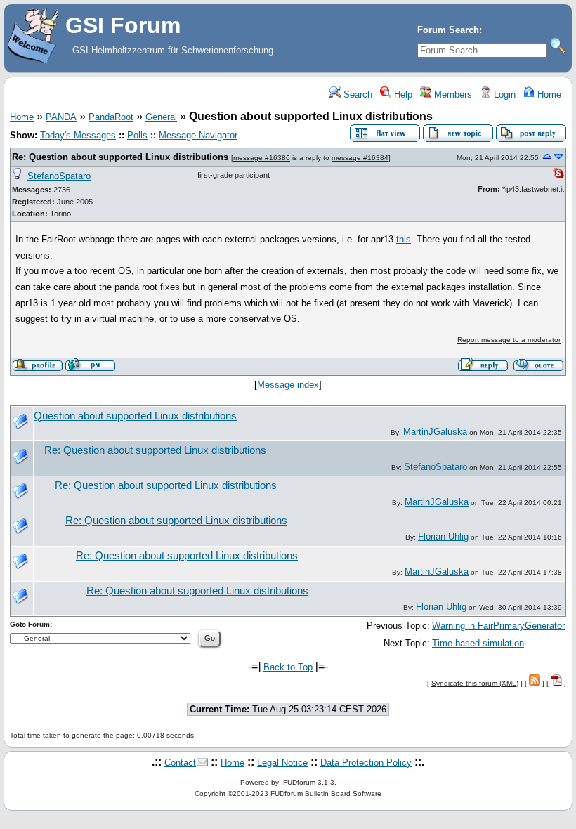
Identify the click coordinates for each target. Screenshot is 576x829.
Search (356, 94)
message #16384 (360, 158)
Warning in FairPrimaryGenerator (498, 625)
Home (548, 94)
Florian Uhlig (443, 536)
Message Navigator (198, 135)
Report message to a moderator (509, 340)
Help (401, 94)
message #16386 (261, 158)
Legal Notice (282, 762)
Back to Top (288, 667)
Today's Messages (78, 135)
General (161, 117)
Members (451, 94)
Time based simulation (478, 643)
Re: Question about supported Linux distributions (120, 157)
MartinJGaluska (435, 431)
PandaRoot (111, 117)
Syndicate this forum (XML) (474, 683)
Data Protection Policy (366, 762)
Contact (180, 762)
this (403, 239)
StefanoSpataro (59, 176)
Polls (137, 135)
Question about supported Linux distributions (135, 416)
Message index (288, 384)
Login (503, 94)
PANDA (61, 117)
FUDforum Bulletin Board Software (325, 793)
